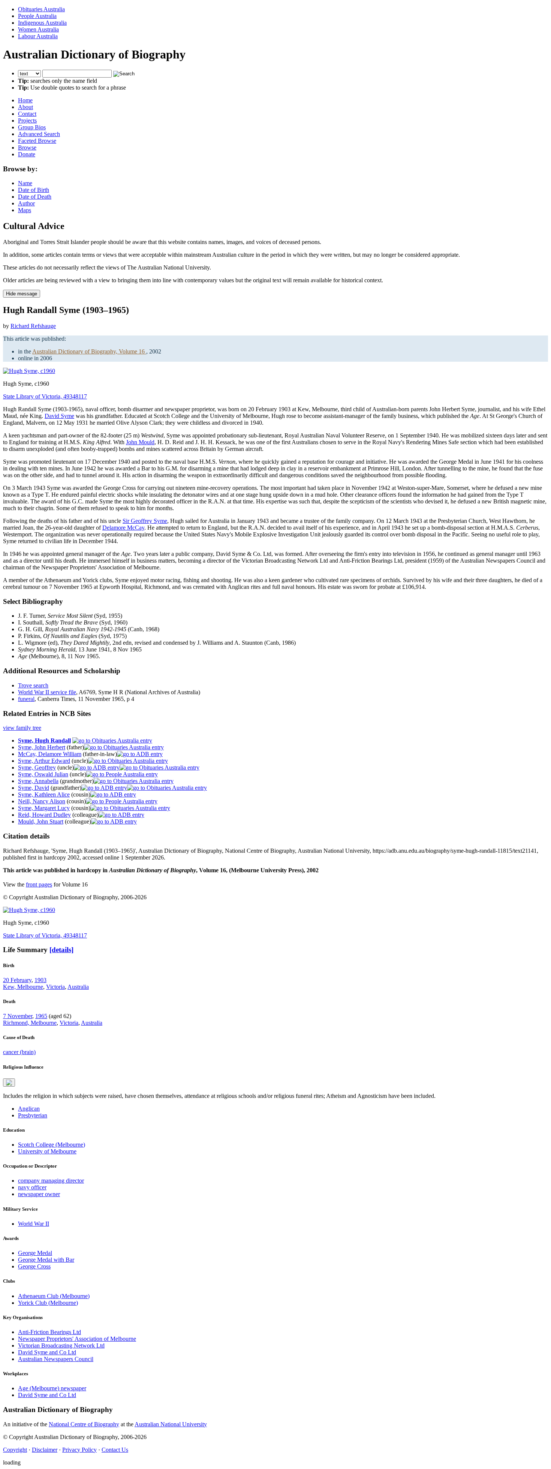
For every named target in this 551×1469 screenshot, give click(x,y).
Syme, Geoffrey (37, 767)
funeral (26, 699)
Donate (26, 154)
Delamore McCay (123, 527)
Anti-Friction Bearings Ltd (49, 1332)
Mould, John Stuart (40, 821)
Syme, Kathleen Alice (44, 794)
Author (26, 203)
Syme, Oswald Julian (43, 774)
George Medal (35, 1253)
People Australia (37, 16)
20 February (17, 980)
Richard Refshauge (33, 326)
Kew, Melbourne (23, 987)
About (25, 107)
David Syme (59, 416)
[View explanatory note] (9, 1082)
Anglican (29, 1108)
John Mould (140, 442)
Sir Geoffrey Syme (145, 521)
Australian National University (171, 1424)
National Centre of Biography (84, 1424)
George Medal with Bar (46, 1259)
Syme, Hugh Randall (44, 740)
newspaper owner (39, 1194)
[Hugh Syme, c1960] (29, 371)
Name (25, 183)
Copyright (15, 1450)
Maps (24, 210)
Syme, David (33, 788)
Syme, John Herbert (41, 747)
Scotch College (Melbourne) (51, 1144)
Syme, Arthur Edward (44, 761)
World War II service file (47, 692)
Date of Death (34, 196)
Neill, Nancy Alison (41, 801)
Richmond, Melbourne (30, 1023)
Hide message (21, 293)
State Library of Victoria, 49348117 (45, 396)
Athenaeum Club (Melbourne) (54, 1296)
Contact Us (115, 1450)
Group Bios (32, 127)
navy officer (32, 1187)
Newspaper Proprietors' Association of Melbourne (77, 1339)
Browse (27, 147)
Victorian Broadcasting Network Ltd (61, 1345)
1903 (40, 980)
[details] (61, 950)
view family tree (22, 728)
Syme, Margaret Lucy (44, 808)
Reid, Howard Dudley (44, 815)
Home (25, 100)
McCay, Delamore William (49, 754)
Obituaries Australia (41, 9)
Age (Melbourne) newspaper (52, 1388)
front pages (39, 884)
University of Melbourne (47, 1151)
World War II (33, 1223)
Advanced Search (39, 134)
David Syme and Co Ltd (47, 1352)
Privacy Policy (79, 1450)
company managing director (51, 1180)
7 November (17, 1016)
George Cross (34, 1266)
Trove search (33, 685)
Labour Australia (38, 36)
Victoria (55, 987)
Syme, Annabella (38, 781)
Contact (27, 114)
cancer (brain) (19, 1052)
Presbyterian (32, 1115)
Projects (27, 120)
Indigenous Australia (42, 22)
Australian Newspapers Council (55, 1359)
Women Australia (38, 29)
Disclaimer (44, 1450)
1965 (41, 1016)
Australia (78, 987)
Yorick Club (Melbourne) (48, 1303)
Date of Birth (33, 190)
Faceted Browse (37, 141)
